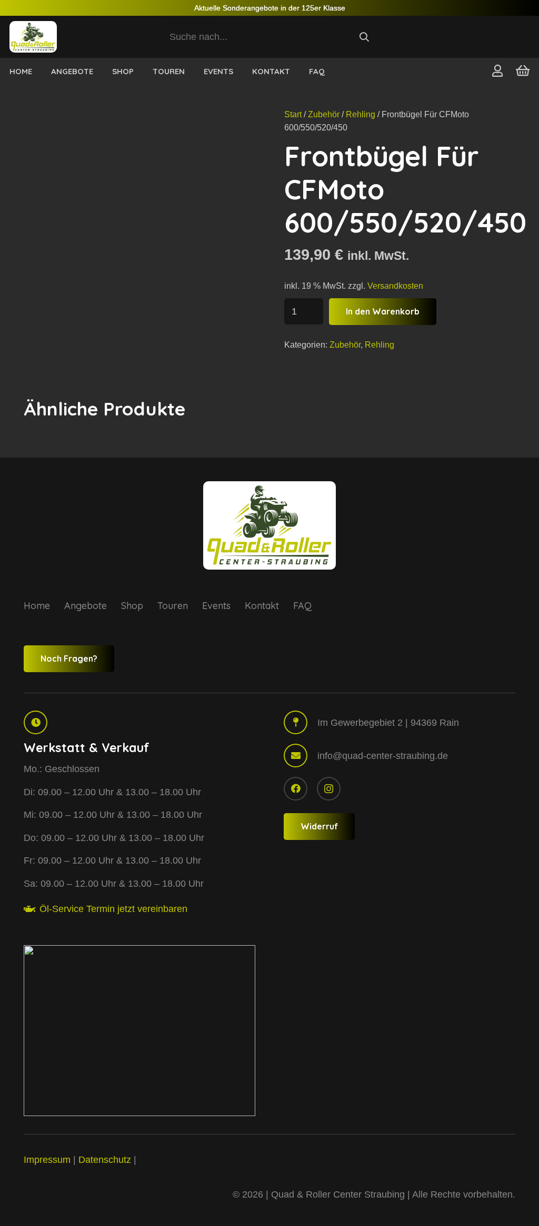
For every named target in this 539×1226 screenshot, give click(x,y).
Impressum (47, 1159)
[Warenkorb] (522, 70)
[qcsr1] (139, 1031)
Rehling (360, 114)
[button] (192, 71)
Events (216, 606)
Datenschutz (104, 1159)
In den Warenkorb (383, 311)
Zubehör (324, 114)
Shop (132, 606)
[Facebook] (295, 789)
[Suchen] (364, 37)
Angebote (85, 606)
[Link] (497, 70)
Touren (172, 606)
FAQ (302, 606)
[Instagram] (329, 789)
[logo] (33, 37)
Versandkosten (395, 285)
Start (293, 114)
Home (37, 606)
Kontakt (262, 606)
